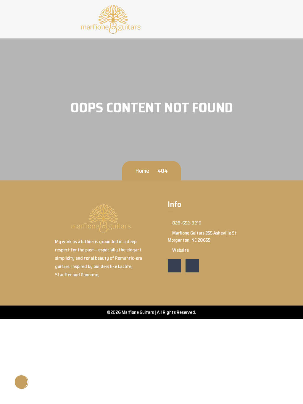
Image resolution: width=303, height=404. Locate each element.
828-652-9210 (186, 223)
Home (142, 170)
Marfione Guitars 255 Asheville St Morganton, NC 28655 (202, 236)
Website (180, 250)
